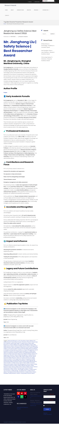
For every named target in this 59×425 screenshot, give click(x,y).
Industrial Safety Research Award (12, 357)
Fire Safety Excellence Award (28, 353)
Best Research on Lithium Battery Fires (19, 344)
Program (36, 10)
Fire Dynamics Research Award (14, 352)
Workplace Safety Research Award (12, 373)
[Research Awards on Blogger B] (18, 393)
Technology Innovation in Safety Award (27, 369)
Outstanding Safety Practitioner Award (13, 361)
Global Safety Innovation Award (11, 356)
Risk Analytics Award (12, 364)
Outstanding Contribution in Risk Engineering (24, 360)
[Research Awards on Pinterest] (25, 393)
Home (6, 10)
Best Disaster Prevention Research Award (25, 342)
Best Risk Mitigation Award (26, 344)
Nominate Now (20, 10)
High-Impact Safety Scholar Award (27, 356)
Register (29, 10)
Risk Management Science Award (26, 364)
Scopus (5, 92)
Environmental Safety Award (25, 348)
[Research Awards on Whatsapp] (21, 396)
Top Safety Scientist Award (13, 372)
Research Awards (10, 5)
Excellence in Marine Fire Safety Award (13, 351)
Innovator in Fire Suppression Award (16, 359)
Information (45, 10)
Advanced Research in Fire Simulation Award (18, 340)
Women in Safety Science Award (28, 372)
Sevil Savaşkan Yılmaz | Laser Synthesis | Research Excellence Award (47, 52)
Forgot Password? (47, 414)
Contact (7, 15)
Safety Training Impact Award (21, 368)
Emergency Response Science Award (24, 347)
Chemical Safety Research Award (22, 346)
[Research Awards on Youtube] (21, 393)
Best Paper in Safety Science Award (22, 343)
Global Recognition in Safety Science (27, 355)
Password (48, 400)
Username (48, 394)
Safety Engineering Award (24, 365)
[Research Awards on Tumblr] (18, 396)
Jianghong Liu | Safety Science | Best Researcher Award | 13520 (20, 32)
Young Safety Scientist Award (28, 373)
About (12, 10)
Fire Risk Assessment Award (14, 353)
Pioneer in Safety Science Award (15, 362)
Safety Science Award (21, 366)
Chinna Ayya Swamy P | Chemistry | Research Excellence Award (47, 58)
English (45, 0)
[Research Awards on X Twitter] (25, 396)
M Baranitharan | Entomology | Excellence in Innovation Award (47, 45)
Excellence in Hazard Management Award (28, 349)
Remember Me (48, 405)
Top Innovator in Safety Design (11, 370)
